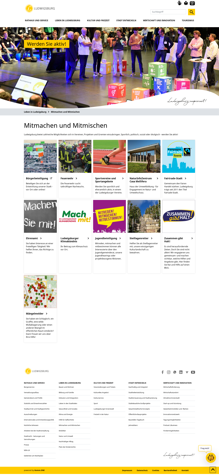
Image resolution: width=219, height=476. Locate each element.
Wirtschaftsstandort (170, 392)
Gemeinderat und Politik (33, 398)
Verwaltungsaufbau (31, 392)
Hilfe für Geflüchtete (66, 420)
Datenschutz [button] (142, 470)
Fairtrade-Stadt (173, 178)
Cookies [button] (155, 470)
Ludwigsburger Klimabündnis (70, 240)
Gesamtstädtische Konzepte (139, 409)
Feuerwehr (67, 178)
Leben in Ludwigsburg (67, 20)
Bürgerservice (29, 387)
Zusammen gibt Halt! (173, 240)
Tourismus (188, 20)
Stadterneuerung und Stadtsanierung (143, 398)
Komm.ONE (39, 470)
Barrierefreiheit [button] (170, 470)
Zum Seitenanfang (213, 470)
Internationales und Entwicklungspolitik (39, 420)
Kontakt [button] (185, 470)
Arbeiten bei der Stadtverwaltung (36, 431)
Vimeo (187, 372)
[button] (40, 8)
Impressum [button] (127, 470)
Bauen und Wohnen (66, 387)
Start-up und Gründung (172, 403)
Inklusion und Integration (68, 398)
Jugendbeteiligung (106, 238)
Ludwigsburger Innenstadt (104, 409)
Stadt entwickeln (126, 20)
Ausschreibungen (30, 414)
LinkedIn (180, 372)
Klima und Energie (65, 414)
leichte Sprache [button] (186, 3)
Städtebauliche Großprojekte (139, 403)
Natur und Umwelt (66, 436)
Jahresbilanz (133, 425)
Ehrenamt (32, 238)
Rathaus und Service (36, 20)
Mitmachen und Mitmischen (65, 111)
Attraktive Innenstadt (171, 398)
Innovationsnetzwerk (171, 414)
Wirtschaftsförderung (171, 387)
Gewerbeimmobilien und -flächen (175, 409)
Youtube (193, 372)
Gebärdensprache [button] (180, 3)
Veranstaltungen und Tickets (104, 387)
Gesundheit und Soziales (68, 409)
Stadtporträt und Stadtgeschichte (36, 409)
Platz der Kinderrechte (67, 447)
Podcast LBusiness (170, 425)
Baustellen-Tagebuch (136, 420)
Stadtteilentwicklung (136, 392)
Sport (96, 403)
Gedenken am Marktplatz (33, 456)
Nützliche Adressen (31, 425)
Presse (26, 445)
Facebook (162, 372)
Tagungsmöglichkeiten (172, 420)
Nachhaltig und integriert (138, 387)
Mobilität (62, 431)
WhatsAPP (175, 372)
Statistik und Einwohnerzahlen (35, 403)
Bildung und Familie (66, 392)
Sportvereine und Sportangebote (105, 180)
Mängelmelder (34, 313)
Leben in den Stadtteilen (68, 403)
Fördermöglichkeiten (171, 431)
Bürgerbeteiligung (37, 178)
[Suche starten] (191, 12)
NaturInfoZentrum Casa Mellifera (141, 180)
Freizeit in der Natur (101, 414)
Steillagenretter (139, 238)
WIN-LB (27, 450)
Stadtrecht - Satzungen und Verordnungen (34, 438)
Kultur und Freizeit (98, 20)
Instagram (168, 372)
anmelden (112, 470)
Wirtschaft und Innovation (159, 20)
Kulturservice (99, 398)
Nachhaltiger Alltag (66, 441)
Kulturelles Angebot (101, 392)
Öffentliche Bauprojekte (137, 414)
